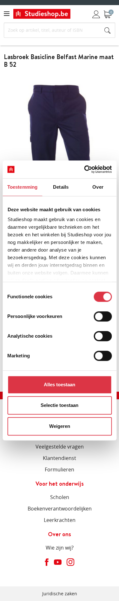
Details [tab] (61, 187)
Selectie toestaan (59, 405)
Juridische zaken (59, 594)
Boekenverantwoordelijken (60, 508)
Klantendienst (59, 458)
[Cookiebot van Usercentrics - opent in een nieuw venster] (85, 169)
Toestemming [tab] (22, 187)
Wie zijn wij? (60, 547)
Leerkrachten (60, 520)
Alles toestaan (59, 384)
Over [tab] (97, 187)
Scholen (59, 497)
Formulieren (59, 469)
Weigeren (59, 426)
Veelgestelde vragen (60, 446)
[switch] (103, 316)
